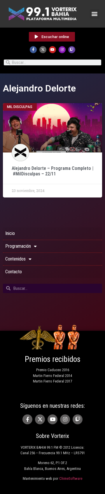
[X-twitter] (42, 49)
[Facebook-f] (33, 49)
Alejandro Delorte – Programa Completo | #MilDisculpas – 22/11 (52, 171)
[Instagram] (62, 49)
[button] (94, 14)
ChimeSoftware (70, 478)
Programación (18, 246)
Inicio (10, 233)
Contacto (13, 271)
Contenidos (15, 259)
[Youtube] (52, 49)
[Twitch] (71, 49)
